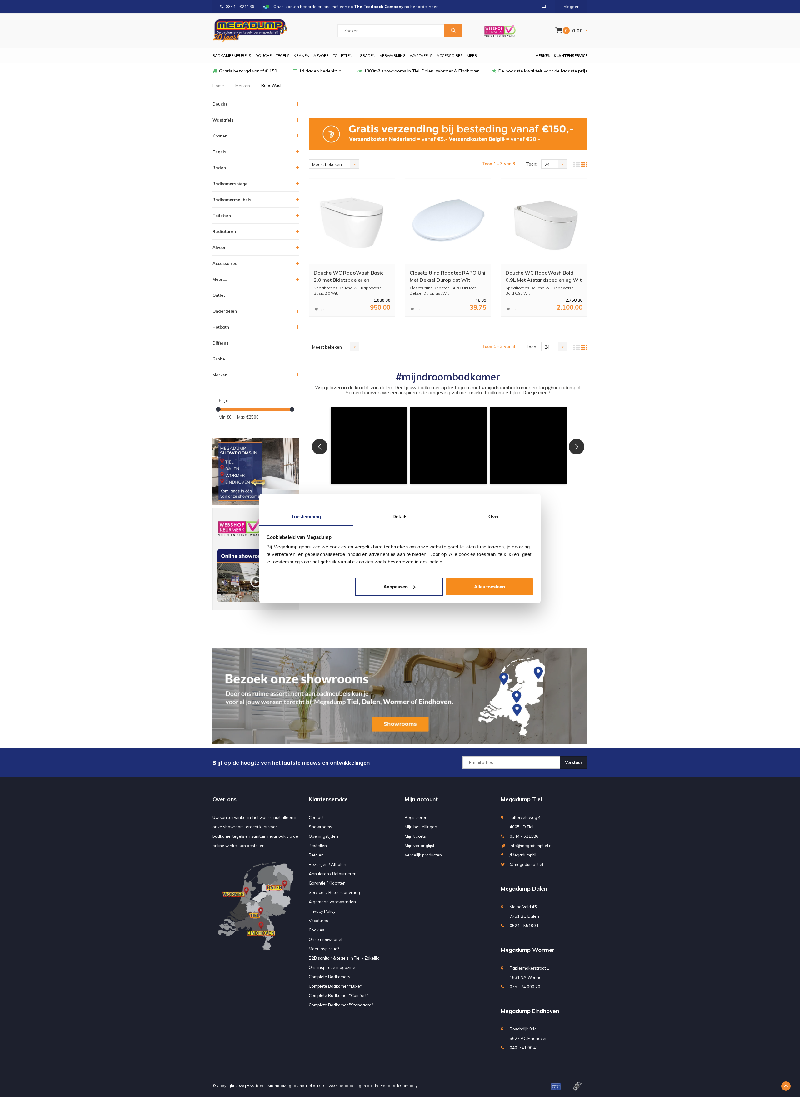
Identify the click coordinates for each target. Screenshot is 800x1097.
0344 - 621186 (240, 6)
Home (218, 85)
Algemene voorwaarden (332, 901)
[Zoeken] (453, 30)
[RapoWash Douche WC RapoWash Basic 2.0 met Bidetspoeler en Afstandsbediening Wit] (351, 221)
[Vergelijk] (544, 6)
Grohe (218, 358)
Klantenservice (571, 55)
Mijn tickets (415, 836)
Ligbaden (366, 55)
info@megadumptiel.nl (531, 845)
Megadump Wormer (528, 949)
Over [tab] (493, 516)
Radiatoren (224, 231)
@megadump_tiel (526, 864)
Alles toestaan (489, 586)
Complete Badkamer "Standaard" (341, 1004)
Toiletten (342, 55)
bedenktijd (320, 71)
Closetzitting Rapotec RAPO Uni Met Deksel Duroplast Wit (447, 276)
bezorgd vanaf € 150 (248, 71)
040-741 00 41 (524, 1047)
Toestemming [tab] (306, 516)
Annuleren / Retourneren (333, 873)
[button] (369, 445)
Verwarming (393, 55)
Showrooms (320, 826)
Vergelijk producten (423, 854)
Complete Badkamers (329, 976)
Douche (263, 55)
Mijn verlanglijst (419, 845)
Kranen (301, 55)
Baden (219, 167)
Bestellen (318, 845)
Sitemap (275, 1085)
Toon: (531, 163)
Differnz (220, 342)
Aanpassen (395, 586)
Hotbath (220, 327)
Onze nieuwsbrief (325, 939)
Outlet (218, 295)
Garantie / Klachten (327, 883)
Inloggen (571, 6)
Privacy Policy (322, 911)
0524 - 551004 (524, 925)
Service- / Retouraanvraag (334, 892)
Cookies (316, 929)
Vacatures (318, 920)
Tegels (283, 55)
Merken (543, 55)
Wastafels (421, 55)
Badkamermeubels (231, 55)
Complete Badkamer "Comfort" (338, 995)
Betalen (316, 854)
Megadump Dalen (524, 888)
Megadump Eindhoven (530, 1011)
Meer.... (474, 55)
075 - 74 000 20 (525, 986)
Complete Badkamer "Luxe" (335, 986)
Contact (316, 817)
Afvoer (321, 55)
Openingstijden (323, 836)
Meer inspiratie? (324, 948)
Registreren (416, 817)
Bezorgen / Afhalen (327, 864)
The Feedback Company (395, 1085)
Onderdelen (224, 311)
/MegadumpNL (524, 854)
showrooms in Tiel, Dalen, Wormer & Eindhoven (422, 71)
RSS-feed (256, 1085)
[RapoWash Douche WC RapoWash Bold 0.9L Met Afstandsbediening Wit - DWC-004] (544, 221)
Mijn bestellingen (421, 826)
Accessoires (450, 55)
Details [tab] (400, 516)
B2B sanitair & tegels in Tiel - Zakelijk (344, 958)
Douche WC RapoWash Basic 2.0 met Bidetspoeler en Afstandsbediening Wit (348, 277)
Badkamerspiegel (230, 183)
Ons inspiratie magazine (332, 967)
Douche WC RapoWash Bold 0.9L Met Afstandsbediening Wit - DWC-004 (544, 277)
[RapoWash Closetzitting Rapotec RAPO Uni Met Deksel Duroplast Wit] (448, 221)
